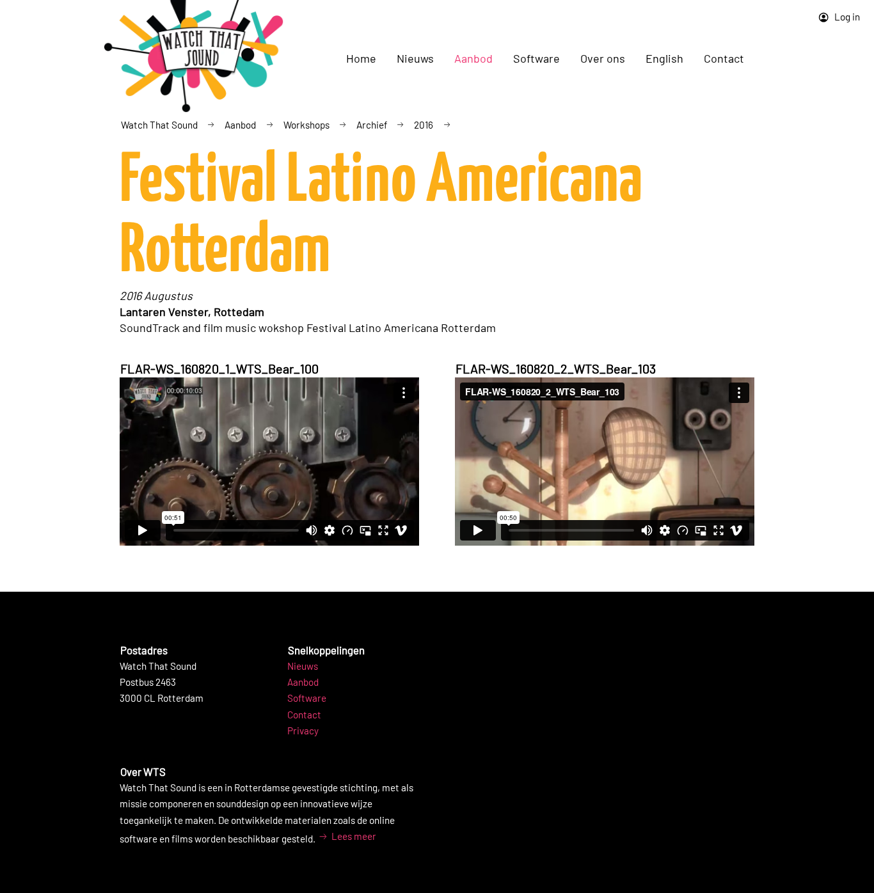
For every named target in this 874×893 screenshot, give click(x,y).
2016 (423, 124)
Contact (724, 58)
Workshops (306, 124)
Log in (846, 16)
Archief (371, 124)
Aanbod (240, 124)
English (664, 58)
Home (361, 58)
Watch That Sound (159, 124)
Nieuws (302, 666)
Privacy (303, 730)
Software (306, 698)
